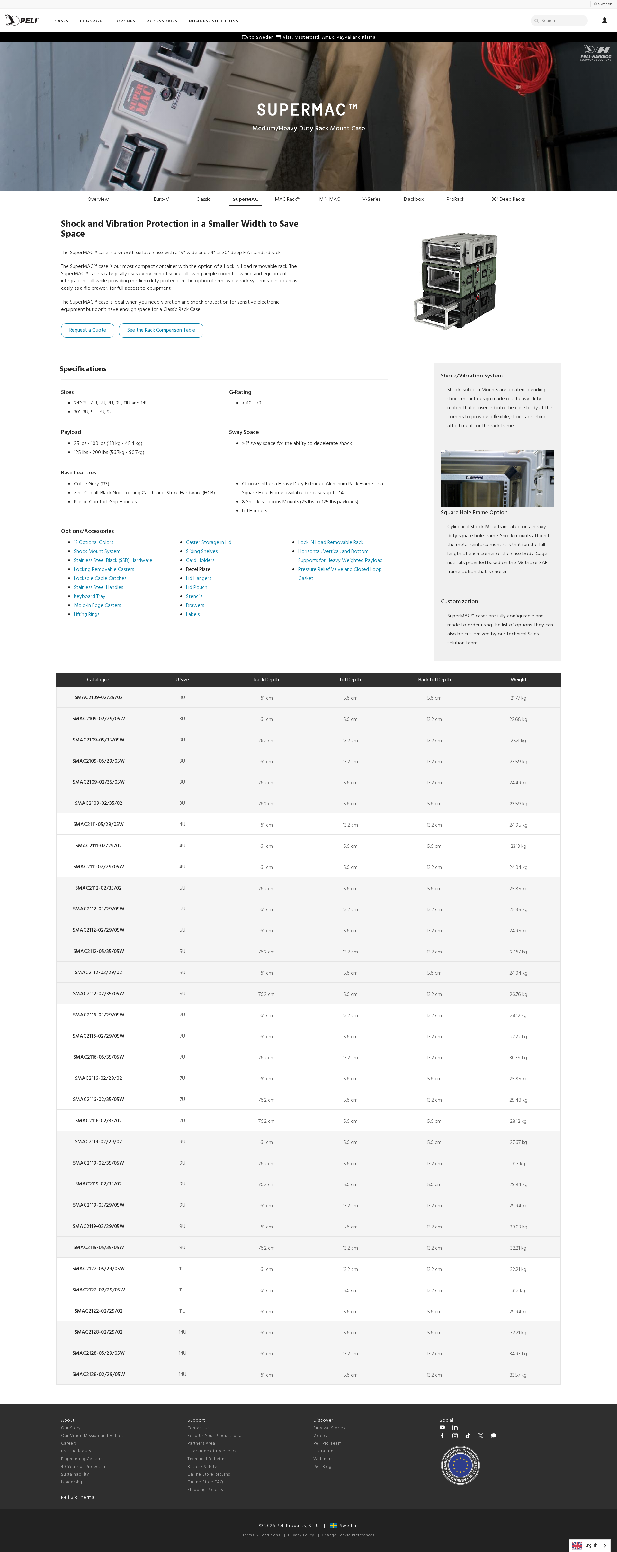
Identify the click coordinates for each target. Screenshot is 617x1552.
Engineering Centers (82, 1459)
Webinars (323, 1459)
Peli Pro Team (327, 1443)
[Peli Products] (442, 1436)
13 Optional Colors (93, 542)
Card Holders (200, 560)
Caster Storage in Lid (208, 542)
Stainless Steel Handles (98, 587)
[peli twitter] (480, 1436)
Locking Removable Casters (104, 569)
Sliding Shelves (202, 551)
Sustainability (75, 1474)
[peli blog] (493, 1436)
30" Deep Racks (508, 199)
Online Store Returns (208, 1474)
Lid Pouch (196, 587)
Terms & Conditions (261, 1535)
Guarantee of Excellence (212, 1451)
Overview (98, 199)
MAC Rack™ (287, 199)
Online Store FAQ (205, 1482)
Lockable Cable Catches (100, 578)
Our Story (71, 1428)
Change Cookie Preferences (348, 1535)
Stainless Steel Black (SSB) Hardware (113, 560)
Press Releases (76, 1451)
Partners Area (201, 1443)
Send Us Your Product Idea (214, 1435)
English (591, 1545)
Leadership (72, 1482)
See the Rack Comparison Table (161, 330)
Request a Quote (87, 330)
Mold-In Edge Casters (97, 605)
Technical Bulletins (207, 1459)
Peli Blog (322, 1466)
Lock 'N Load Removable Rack (330, 542)
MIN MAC (329, 199)
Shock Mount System (97, 551)
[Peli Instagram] (455, 1436)
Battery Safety (202, 1466)
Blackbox (414, 199)
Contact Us (198, 1428)
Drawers (195, 605)
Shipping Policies (205, 1489)
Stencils (194, 596)
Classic (203, 199)
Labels (193, 614)
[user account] (604, 21)
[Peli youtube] (442, 1428)
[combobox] (590, 1545)
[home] (22, 20)
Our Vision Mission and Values (92, 1435)
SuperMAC (245, 199)
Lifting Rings (86, 614)
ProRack (455, 199)
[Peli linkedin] (455, 1428)
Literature (323, 1451)
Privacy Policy (301, 1535)
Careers (69, 1443)
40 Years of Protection (84, 1466)
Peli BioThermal (78, 1497)
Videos (320, 1435)
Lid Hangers (198, 578)
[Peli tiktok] (467, 1436)
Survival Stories (329, 1428)
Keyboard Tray (89, 596)
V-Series (371, 199)
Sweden (347, 1526)
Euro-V (161, 199)
